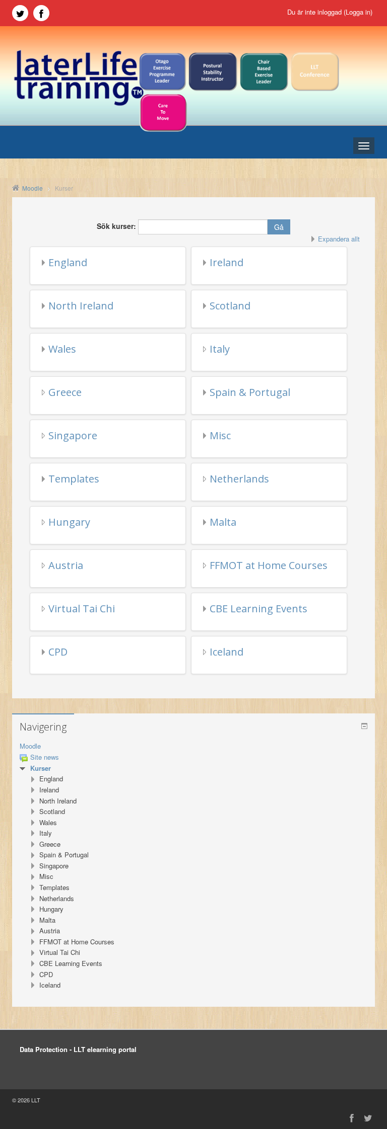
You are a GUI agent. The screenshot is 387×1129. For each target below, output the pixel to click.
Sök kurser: (117, 226)
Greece (65, 392)
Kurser (40, 768)
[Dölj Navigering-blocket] (364, 726)
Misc (220, 435)
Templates (73, 479)
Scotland (230, 305)
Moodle (30, 746)
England (67, 262)
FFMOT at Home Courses (269, 565)
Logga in (358, 12)
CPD (58, 652)
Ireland (226, 262)
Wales (62, 349)
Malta (223, 522)
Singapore (72, 435)
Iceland (226, 652)
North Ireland (80, 305)
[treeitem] (193, 746)
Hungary (69, 522)
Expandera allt (339, 239)
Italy (220, 349)
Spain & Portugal (250, 392)
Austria (65, 565)
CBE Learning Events (258, 608)
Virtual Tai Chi (81, 608)
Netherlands (239, 479)
